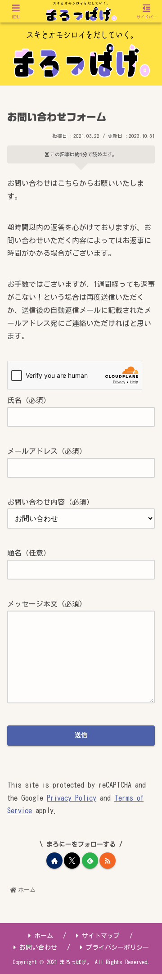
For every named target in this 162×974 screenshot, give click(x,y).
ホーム (43, 936)
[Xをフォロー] (72, 860)
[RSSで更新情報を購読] (107, 860)
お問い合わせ (38, 947)
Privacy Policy (71, 798)
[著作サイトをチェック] (54, 860)
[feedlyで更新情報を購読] (90, 860)
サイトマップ (101, 936)
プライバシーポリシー (117, 947)
